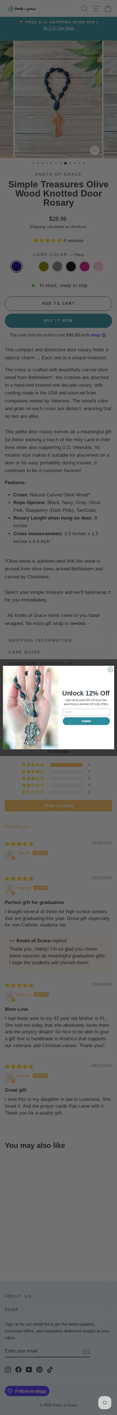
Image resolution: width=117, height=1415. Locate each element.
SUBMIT (86, 721)
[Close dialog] (110, 669)
